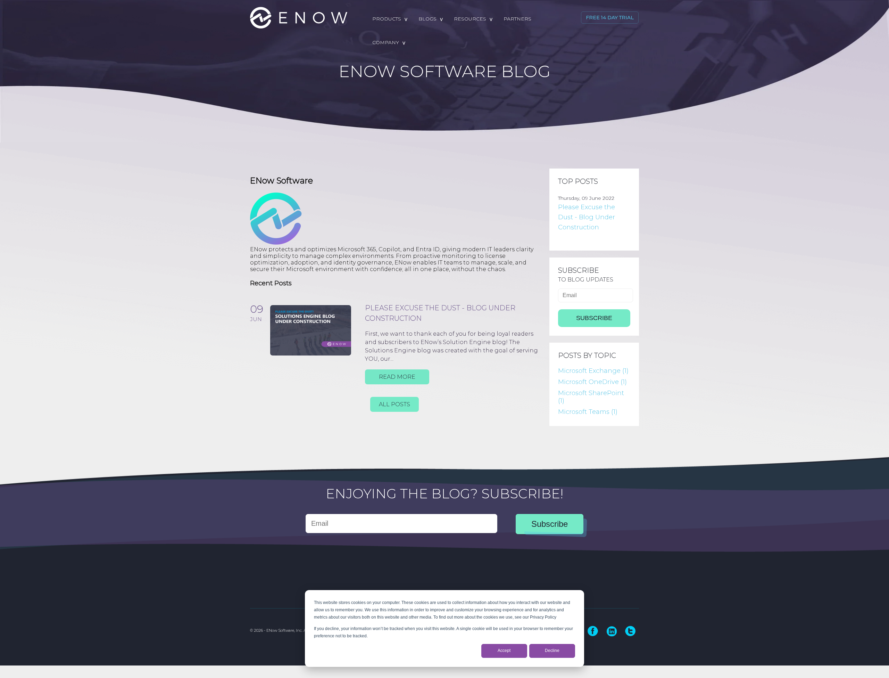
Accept (504, 650)
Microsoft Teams (587, 412)
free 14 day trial (610, 17)
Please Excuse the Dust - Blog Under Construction (586, 217)
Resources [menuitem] (470, 19)
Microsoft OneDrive (592, 382)
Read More (397, 377)
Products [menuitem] (386, 19)
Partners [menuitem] (517, 19)
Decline (552, 650)
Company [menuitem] (385, 42)
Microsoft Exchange (593, 371)
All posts (394, 404)
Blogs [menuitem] (427, 19)
